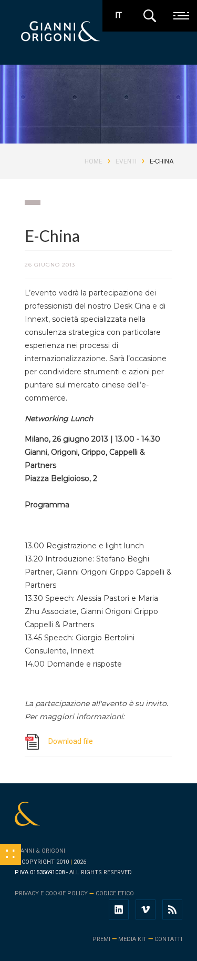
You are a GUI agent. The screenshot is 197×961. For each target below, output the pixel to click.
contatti (168, 939)
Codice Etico (115, 893)
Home (93, 161)
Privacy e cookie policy (51, 893)
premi (101, 939)
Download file (70, 741)
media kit (132, 939)
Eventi (126, 161)
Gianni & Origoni (40, 850)
